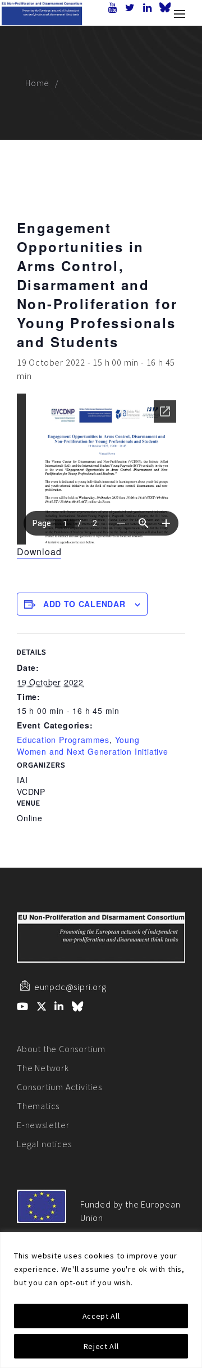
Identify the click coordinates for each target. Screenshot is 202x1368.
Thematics (38, 1105)
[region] (101, 1300)
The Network (43, 1067)
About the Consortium (61, 1048)
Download (39, 551)
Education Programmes (63, 739)
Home (37, 82)
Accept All (101, 1316)
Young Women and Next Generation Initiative (92, 745)
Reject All (101, 1346)
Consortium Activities (59, 1086)
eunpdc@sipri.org (70, 986)
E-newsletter (43, 1124)
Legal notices (44, 1143)
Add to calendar (84, 603)
